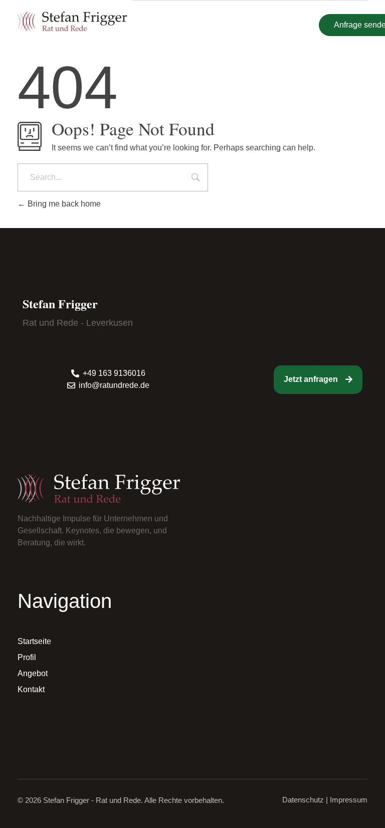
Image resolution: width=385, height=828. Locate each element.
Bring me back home (63, 203)
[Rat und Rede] (72, 21)
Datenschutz (303, 799)
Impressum (348, 799)
